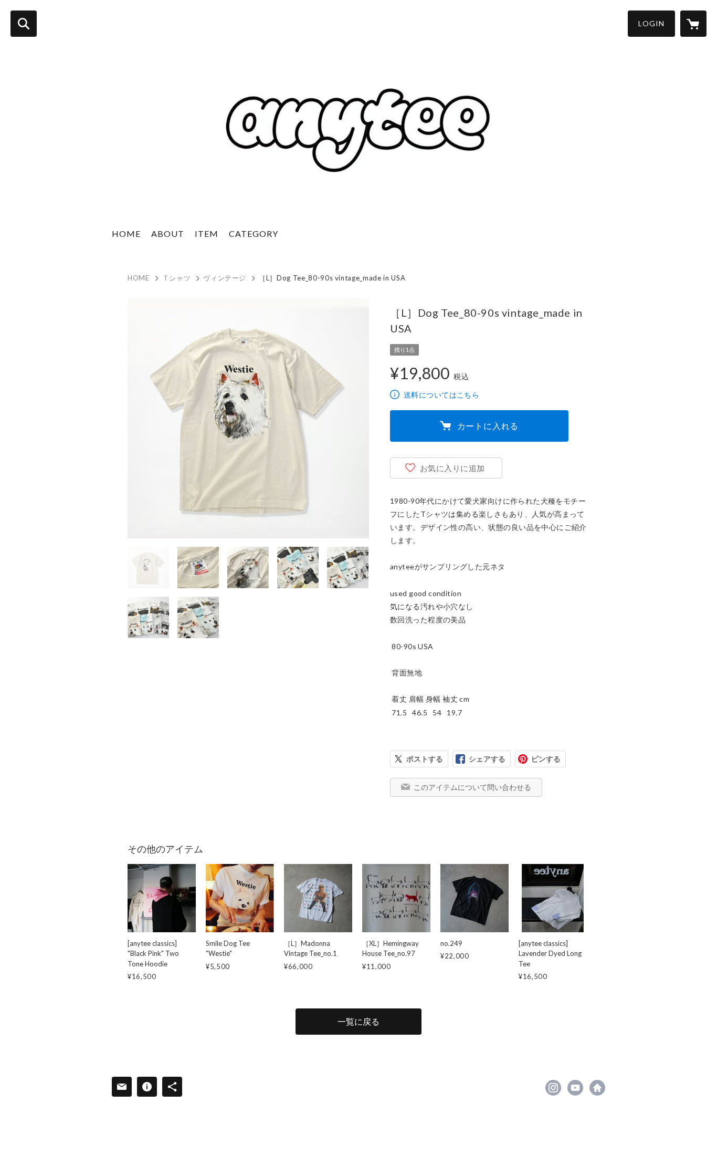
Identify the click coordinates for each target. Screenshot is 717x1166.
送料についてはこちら (441, 394)
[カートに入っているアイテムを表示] (693, 24)
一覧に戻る (358, 1021)
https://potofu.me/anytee (597, 1088)
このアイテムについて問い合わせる (472, 787)
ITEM (206, 233)
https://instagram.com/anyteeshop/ (553, 1088)
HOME (126, 233)
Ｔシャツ (176, 278)
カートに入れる (488, 426)
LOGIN (651, 23)
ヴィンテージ (224, 278)
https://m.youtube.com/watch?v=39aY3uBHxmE (575, 1088)
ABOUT (167, 233)
